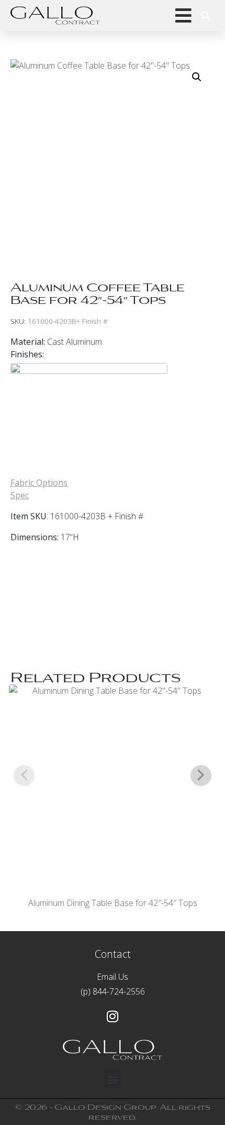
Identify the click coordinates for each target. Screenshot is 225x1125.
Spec (19, 495)
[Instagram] (112, 1016)
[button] (196, 77)
